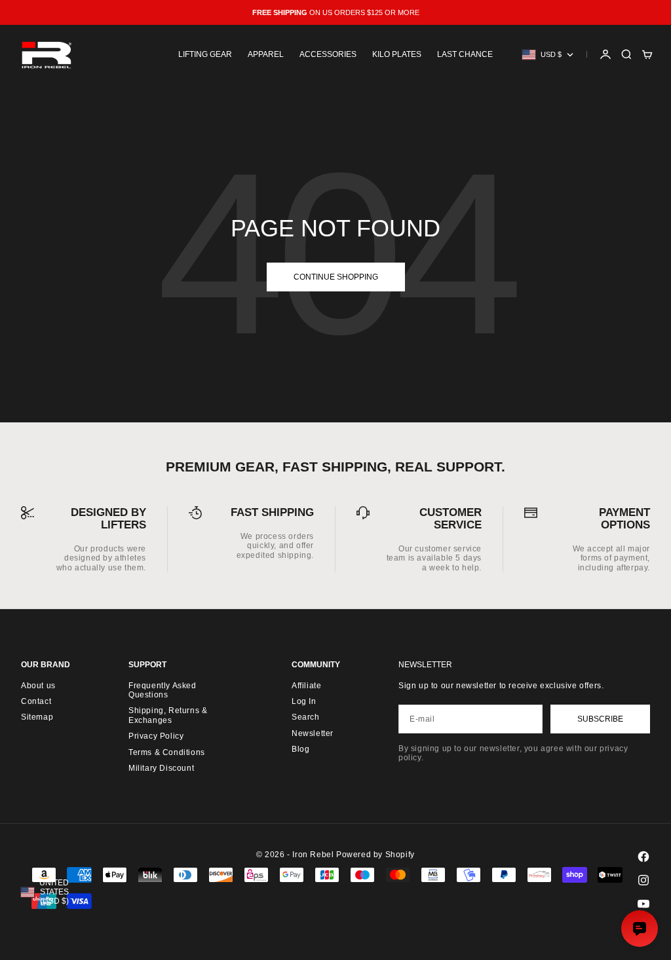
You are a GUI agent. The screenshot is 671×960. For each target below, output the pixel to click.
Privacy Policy (155, 736)
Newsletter (313, 733)
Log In (304, 701)
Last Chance (465, 54)
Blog (300, 749)
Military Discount (161, 768)
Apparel (266, 54)
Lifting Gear (205, 54)
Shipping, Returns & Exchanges (167, 715)
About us (38, 685)
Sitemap (37, 717)
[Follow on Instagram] (643, 880)
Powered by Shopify (375, 854)
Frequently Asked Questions (162, 690)
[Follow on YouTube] (643, 903)
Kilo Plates (396, 54)
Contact (36, 701)
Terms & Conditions (166, 752)
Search (306, 717)
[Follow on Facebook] (643, 856)
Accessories (327, 54)
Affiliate (306, 685)
